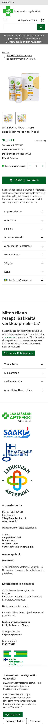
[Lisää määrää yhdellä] (42, 166)
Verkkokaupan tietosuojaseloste (18, 590)
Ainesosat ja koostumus (18, 245)
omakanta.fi (11, 337)
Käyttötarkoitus (13, 211)
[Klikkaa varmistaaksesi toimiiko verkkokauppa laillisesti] (24, 660)
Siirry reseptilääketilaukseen (18, 353)
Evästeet (6, 593)
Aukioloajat (6, 2)
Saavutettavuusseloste (13, 599)
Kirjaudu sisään (29, 20)
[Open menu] (5, 20)
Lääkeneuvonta (13, 381)
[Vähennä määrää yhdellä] (30, 166)
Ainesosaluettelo (13, 237)
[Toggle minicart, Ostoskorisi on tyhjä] (42, 20)
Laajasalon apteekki (27, 11)
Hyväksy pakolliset (14, 721)
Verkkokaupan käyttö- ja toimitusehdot (22, 596)
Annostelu (10, 220)
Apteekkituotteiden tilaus (18, 390)
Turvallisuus (11, 364)
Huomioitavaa (12, 254)
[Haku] (41, 27)
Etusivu (5, 52)
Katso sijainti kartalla (12, 511)
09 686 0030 (8, 560)
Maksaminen (11, 372)
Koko (7, 271)
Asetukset (35, 721)
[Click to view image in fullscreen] (24, 87)
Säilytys (8, 263)
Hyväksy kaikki (12, 714)
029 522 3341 (8, 644)
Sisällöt (8, 228)
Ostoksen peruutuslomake (15, 606)
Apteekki (14, 158)
